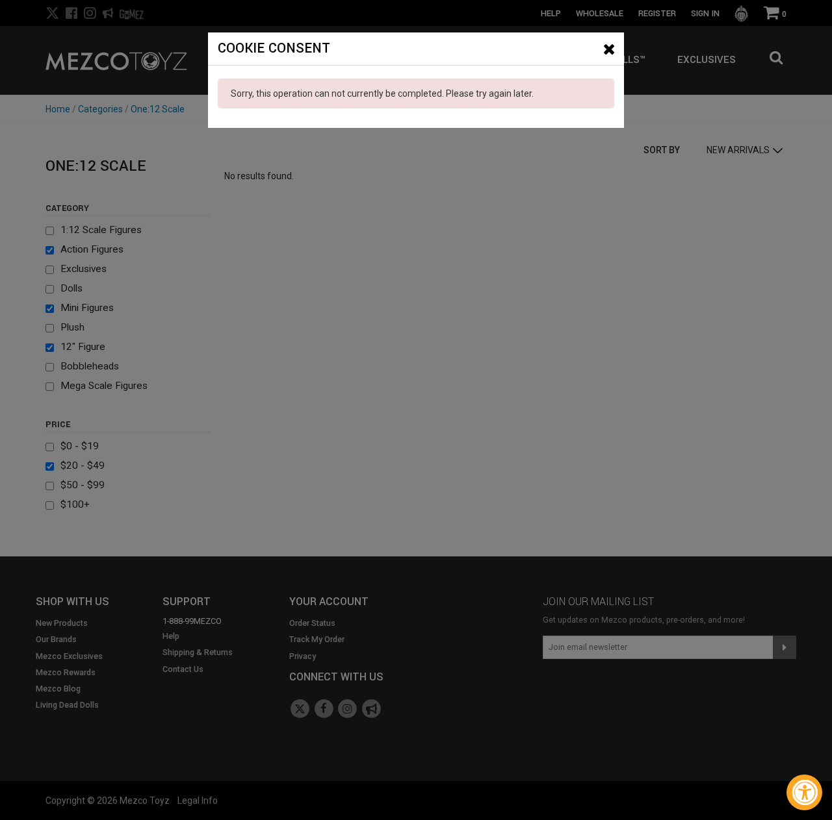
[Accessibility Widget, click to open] (804, 792)
